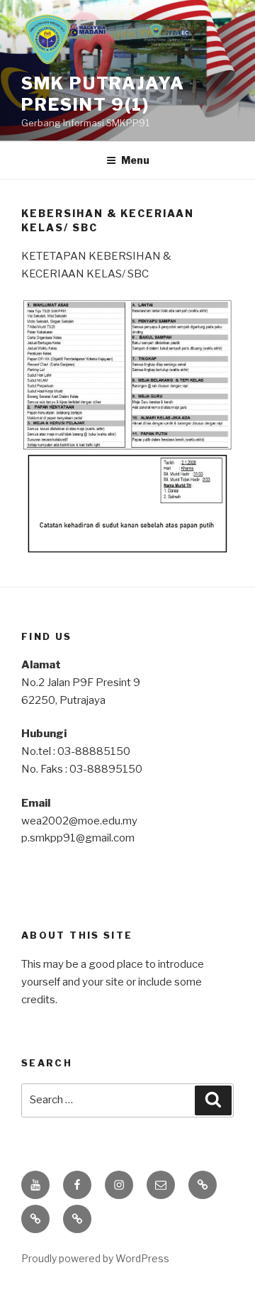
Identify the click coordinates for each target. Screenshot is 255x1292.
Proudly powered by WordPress (95, 1258)
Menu (135, 160)
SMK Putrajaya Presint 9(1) (103, 94)
